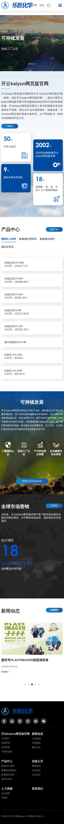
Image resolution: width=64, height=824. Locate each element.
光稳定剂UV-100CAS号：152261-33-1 (16, 328)
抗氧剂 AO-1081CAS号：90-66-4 (13, 356)
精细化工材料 (7, 766)
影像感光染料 (7, 774)
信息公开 (37, 761)
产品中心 (6, 761)
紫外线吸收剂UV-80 (15, 342)
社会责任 (36, 770)
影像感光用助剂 (8, 770)
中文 (41, 5)
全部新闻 (54, 610)
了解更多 (54, 505)
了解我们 (10, 126)
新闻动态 (37, 733)
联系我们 (37, 788)
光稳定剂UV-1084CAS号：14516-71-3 (15, 264)
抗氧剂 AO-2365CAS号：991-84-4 (14, 372)
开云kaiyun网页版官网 (15, 733)
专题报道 (36, 743)
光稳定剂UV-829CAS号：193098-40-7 (16, 280)
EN (35, 5)
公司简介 (5, 738)
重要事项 (36, 766)
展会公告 (36, 747)
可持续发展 (6, 751)
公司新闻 (36, 738)
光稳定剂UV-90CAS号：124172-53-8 (16, 312)
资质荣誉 (5, 743)
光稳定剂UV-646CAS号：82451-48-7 (15, 296)
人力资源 (6, 788)
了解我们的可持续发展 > (32, 481)
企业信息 (36, 774)
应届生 (4, 797)
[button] (29, 64)
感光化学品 (6, 779)
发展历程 (5, 747)
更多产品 (54, 229)
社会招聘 (5, 793)
